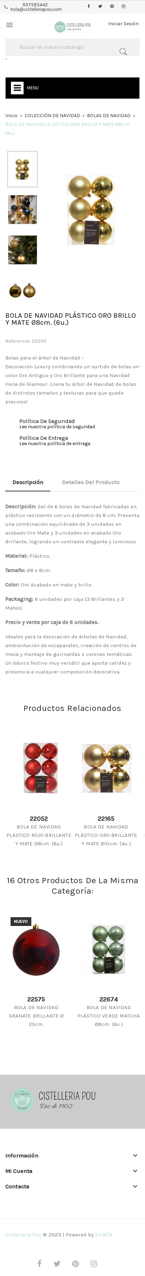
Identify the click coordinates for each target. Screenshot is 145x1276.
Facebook (89, 6)
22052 (39, 818)
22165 (106, 818)
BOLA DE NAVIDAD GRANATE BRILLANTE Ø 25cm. (36, 1015)
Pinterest (112, 6)
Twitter (100, 6)
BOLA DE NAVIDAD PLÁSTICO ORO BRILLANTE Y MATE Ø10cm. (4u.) (106, 835)
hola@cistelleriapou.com (36, 9)
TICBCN (104, 1234)
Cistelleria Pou (23, 1234)
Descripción (27, 482)
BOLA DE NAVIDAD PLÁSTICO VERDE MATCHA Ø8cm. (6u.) (108, 1015)
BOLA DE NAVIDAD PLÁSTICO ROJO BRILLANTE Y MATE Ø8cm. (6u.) (38, 835)
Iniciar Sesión (123, 24)
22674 (109, 999)
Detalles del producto (91, 482)
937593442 (35, 4)
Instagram (123, 6)
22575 (36, 999)
